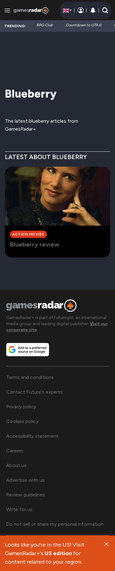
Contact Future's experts (34, 392)
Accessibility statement (32, 436)
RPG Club (44, 25)
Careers (14, 451)
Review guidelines (25, 495)
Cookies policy (22, 421)
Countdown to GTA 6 (83, 25)
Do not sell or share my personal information (55, 524)
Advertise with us (25, 480)
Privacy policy (21, 407)
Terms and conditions (30, 377)
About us (16, 465)
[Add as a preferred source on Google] (27, 349)
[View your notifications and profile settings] (93, 10)
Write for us (19, 509)
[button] (105, 10)
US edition (58, 553)
